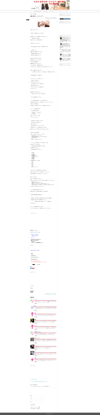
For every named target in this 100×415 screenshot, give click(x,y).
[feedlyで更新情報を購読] (67, 1)
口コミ (56, 11)
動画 (66, 11)
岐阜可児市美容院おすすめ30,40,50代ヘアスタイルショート (66, 44)
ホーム (31, 11)
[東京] (32, 359)
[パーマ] (32, 301)
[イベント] (32, 347)
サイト (31, 401)
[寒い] (32, 307)
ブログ (63, 11)
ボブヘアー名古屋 (34, 379)
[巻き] (32, 314)
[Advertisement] (36, 222)
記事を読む (36, 303)
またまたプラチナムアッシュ (66, 49)
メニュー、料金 (51, 11)
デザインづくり (37, 338)
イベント (36, 345)
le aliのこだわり (45, 11)
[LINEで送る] (38, 264)
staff (60, 11)
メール (31, 398)
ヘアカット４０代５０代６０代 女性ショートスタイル (39, 381)
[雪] (32, 353)
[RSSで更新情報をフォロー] (69, 1)
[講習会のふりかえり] (32, 333)
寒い (35, 305)
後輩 (35, 319)
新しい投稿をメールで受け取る (35, 408)
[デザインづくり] (32, 339)
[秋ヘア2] (32, 327)
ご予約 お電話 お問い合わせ (37, 11)
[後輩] (32, 320)
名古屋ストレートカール (65, 54)
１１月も (63, 58)
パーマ (36, 299)
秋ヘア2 (36, 325)
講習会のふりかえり (38, 331)
